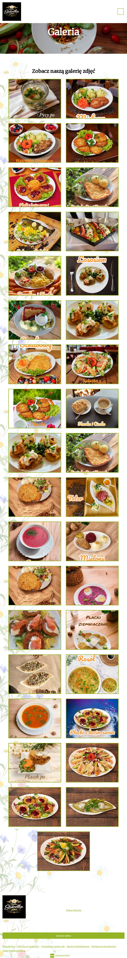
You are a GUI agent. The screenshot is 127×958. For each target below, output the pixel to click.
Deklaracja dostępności (104, 946)
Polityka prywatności (28, 946)
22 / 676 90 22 (82, 901)
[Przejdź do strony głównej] (11, 11)
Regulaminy (8, 946)
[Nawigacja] (121, 11)
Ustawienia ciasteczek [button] (53, 946)
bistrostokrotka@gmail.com (89, 905)
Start (58, 42)
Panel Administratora (13, 950)
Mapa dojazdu (73, 910)
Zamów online (63, 935)
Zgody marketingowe (78, 946)
